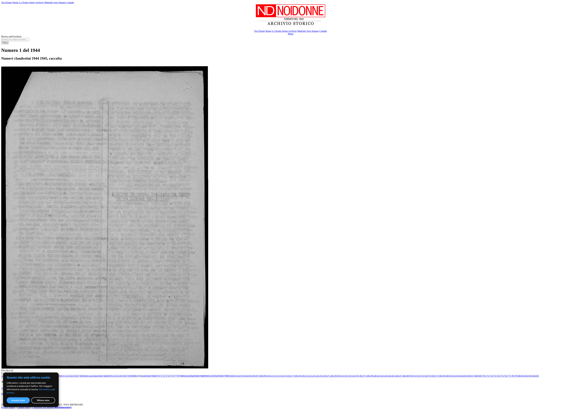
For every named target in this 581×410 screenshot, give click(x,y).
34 (71, 376)
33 (68, 376)
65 (146, 376)
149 (407, 376)
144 (389, 376)
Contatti (70, 2)
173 (494, 376)
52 (114, 376)
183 (530, 376)
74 (168, 376)
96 (221, 376)
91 (209, 376)
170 (483, 376)
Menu (290, 34)
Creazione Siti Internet (52, 407)
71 (160, 376)
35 (73, 376)
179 (515, 376)
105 (249, 376)
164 (461, 376)
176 (504, 376)
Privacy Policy (8, 407)
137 (363, 376)
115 (284, 376)
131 (342, 376)
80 (182, 376)
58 (129, 376)
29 (59, 376)
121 (305, 376)
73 (165, 376)
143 (385, 376)
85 (194, 376)
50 (110, 376)
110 (267, 376)
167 (472, 376)
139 (371, 376)
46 (100, 376)
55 (122, 376)
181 (522, 376)
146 (396, 376)
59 (131, 376)
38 (81, 376)
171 (486, 376)
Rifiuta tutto (43, 400)
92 (211, 376)
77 (175, 376)
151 (414, 376)
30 (61, 376)
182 (526, 376)
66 (148, 376)
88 (202, 376)
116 (288, 376)
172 (490, 376)
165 (465, 376)
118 (295, 376)
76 (173, 376)
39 (83, 376)
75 (170, 376)
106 (253, 376)
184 (533, 376)
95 (219, 376)
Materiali (48, 2)
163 (457, 376)
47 (102, 376)
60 (134, 376)
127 (327, 376)
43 (93, 376)
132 (345, 376)
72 (163, 376)
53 (117, 376)
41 (88, 376)
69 (156, 376)
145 (392, 376)
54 (119, 376)
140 (374, 376)
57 (127, 376)
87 (199, 376)
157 (436, 376)
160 (447, 376)
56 (124, 376)
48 (105, 376)
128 (331, 376)
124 (316, 376)
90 (206, 376)
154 (425, 376)
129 (334, 376)
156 (432, 376)
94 (216, 376)
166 (468, 376)
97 (223, 376)
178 (512, 376)
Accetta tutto (18, 400)
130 (338, 376)
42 (90, 376)
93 (214, 376)
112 (274, 376)
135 (356, 376)
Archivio (39, 2)
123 (313, 376)
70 (158, 376)
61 (136, 376)
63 (141, 376)
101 (235, 376)
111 (270, 376)
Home (15, 2)
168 (476, 376)
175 (501, 376)
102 (238, 376)
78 (177, 376)
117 (291, 376)
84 (192, 376)
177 (508, 376)
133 (349, 376)
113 (277, 376)
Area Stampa (59, 2)
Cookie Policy (24, 407)
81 (185, 376)
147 (400, 376)
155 (428, 376)
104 (246, 376)
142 (381, 376)
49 (107, 376)
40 (85, 376)
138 (367, 376)
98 (226, 376)
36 (76, 376)
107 (257, 376)
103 (242, 376)
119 (298, 376)
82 (187, 376)
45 (98, 376)
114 (281, 376)
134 (353, 376)
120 (302, 376)
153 (421, 376)
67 (151, 376)
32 (66, 376)
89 (204, 376)
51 (112, 376)
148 (403, 376)
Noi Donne (6, 2)
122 (309, 376)
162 (454, 376)
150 (410, 376)
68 (153, 376)
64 (144, 376)
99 (228, 376)
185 (537, 376)
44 (95, 376)
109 (264, 376)
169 (479, 376)
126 (324, 376)
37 (78, 376)
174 (497, 376)
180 (519, 376)
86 (197, 376)
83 (190, 376)
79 (180, 376)
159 (443, 376)
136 (360, 376)
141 (378, 376)
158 (439, 376)
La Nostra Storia (27, 2)
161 (450, 376)
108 (260, 376)
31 (64, 376)
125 (320, 376)
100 (231, 376)
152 (418, 376)
